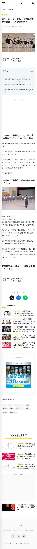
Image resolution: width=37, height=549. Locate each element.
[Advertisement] (18, 119)
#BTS (10, 405)
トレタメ (18, 525)
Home (3, 9)
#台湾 (27, 405)
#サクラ (5, 412)
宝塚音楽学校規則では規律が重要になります (19, 91)
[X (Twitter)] (13, 536)
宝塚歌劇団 (5, 14)
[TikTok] (24, 536)
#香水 (11, 408)
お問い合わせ (28, 530)
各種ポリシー (17, 530)
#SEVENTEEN (19, 405)
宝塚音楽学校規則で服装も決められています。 (18, 85)
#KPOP (5, 408)
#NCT (27, 408)
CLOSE (31, 71)
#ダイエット (19, 408)
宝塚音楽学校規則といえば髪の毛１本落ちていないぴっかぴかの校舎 (19, 80)
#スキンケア (13, 412)
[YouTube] (19, 536)
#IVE (4, 405)
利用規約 (7, 530)
